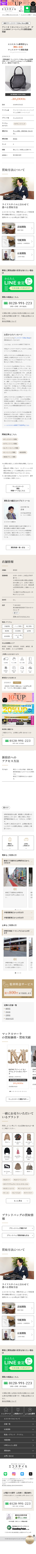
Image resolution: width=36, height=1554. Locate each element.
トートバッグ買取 (10, 452)
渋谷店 (8, 1012)
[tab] (15, 972)
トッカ (6, 1193)
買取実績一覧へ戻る (18, 547)
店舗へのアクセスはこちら (21, 616)
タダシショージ (9, 1188)
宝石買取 (18, 631)
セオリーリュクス (20, 1180)
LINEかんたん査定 (10, 1445)
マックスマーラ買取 (26, 14)
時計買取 (29, 626)
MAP (16, 613)
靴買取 (7, 631)
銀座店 (8, 1009)
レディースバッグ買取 (11, 448)
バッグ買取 (18, 626)
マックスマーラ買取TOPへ (18, 1099)
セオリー (7, 1180)
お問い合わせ (9, 1456)
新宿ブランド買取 (10, 457)
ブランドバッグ (20, 124)
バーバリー (28, 1193)
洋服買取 (7, 626)
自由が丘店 (10, 1019)
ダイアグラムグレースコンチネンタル (16, 1184)
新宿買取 (23, 452)
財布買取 (7, 636)
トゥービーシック (24, 1188)
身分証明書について (9, 321)
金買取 (29, 631)
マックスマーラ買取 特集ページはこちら (18, 488)
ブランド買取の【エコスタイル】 (10, 14)
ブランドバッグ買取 (10, 443)
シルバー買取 (18, 636)
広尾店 (8, 1015)
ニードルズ (16, 1193)
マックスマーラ (18, 118)
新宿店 (15, 139)
